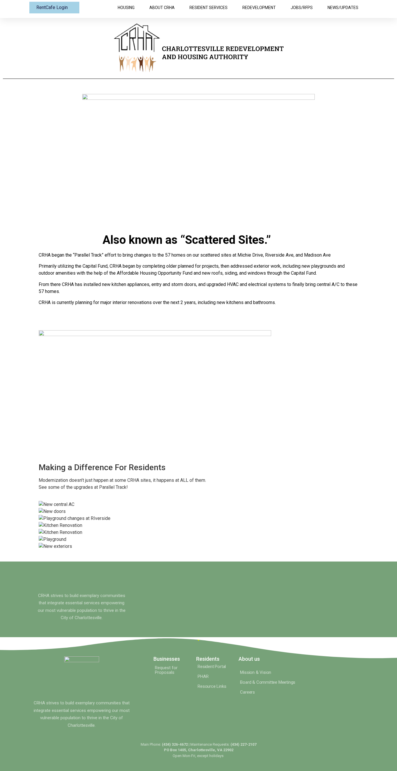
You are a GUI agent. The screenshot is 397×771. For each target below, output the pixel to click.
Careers (247, 692)
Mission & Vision (255, 672)
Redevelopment (259, 7)
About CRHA (162, 7)
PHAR (203, 676)
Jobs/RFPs (302, 7)
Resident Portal (212, 666)
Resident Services (208, 7)
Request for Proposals (166, 670)
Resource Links (212, 686)
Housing (126, 7)
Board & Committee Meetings (267, 682)
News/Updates (343, 7)
